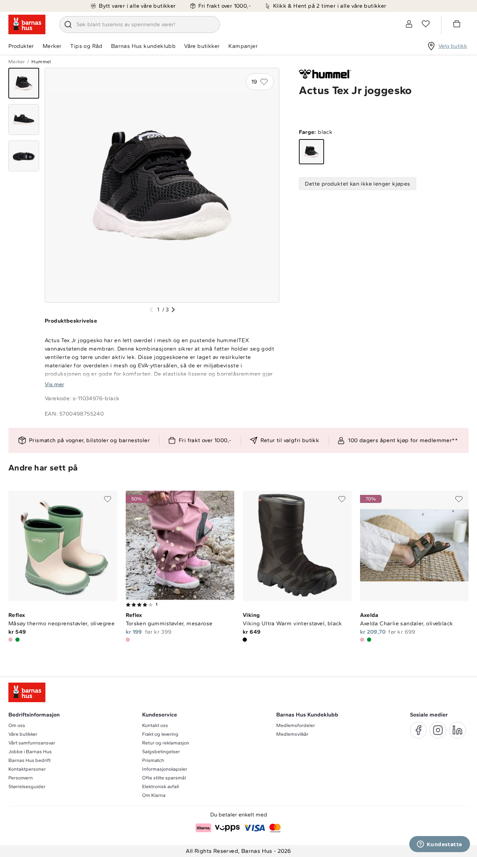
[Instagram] (438, 730)
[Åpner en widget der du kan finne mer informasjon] (439, 845)
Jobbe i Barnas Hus (30, 752)
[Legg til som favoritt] (108, 499)
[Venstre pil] (151, 309)
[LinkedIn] (457, 730)
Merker (52, 46)
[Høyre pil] (173, 309)
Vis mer (54, 384)
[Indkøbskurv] (457, 24)
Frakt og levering (160, 734)
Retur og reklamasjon (165, 743)
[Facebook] (418, 730)
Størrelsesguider (26, 787)
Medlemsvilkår (292, 734)
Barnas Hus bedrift (29, 760)
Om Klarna (154, 795)
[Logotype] (26, 24)
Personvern (20, 778)
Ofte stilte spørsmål (164, 778)
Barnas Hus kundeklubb (143, 46)
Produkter (21, 46)
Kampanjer (243, 46)
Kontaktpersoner (27, 769)
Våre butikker (202, 46)
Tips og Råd (86, 46)
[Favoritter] (425, 23)
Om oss (16, 725)
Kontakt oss (155, 725)
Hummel (41, 62)
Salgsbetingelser (161, 752)
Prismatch (153, 760)
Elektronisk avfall (160, 787)
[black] (311, 151)
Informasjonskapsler (164, 769)
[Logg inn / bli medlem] (409, 23)
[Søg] (68, 24)
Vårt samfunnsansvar (31, 743)
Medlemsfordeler (295, 725)
